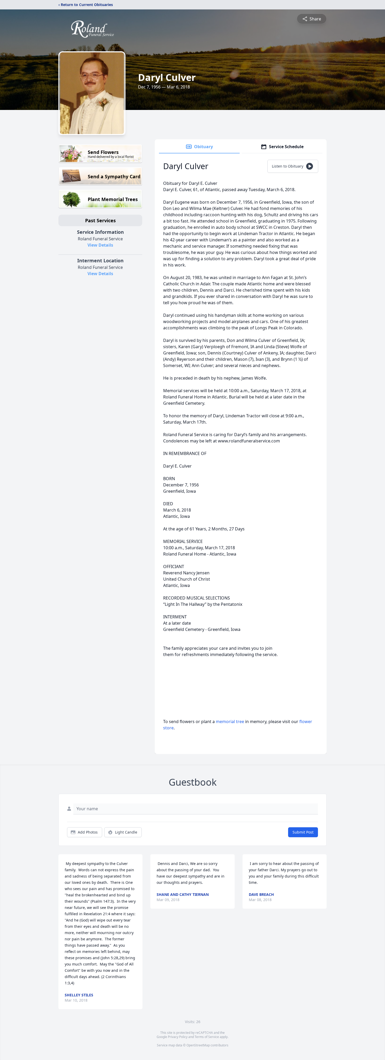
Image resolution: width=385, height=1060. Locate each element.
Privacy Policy (178, 1037)
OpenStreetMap (198, 1045)
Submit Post (303, 832)
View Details (100, 245)
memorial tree (230, 721)
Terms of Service (207, 1037)
